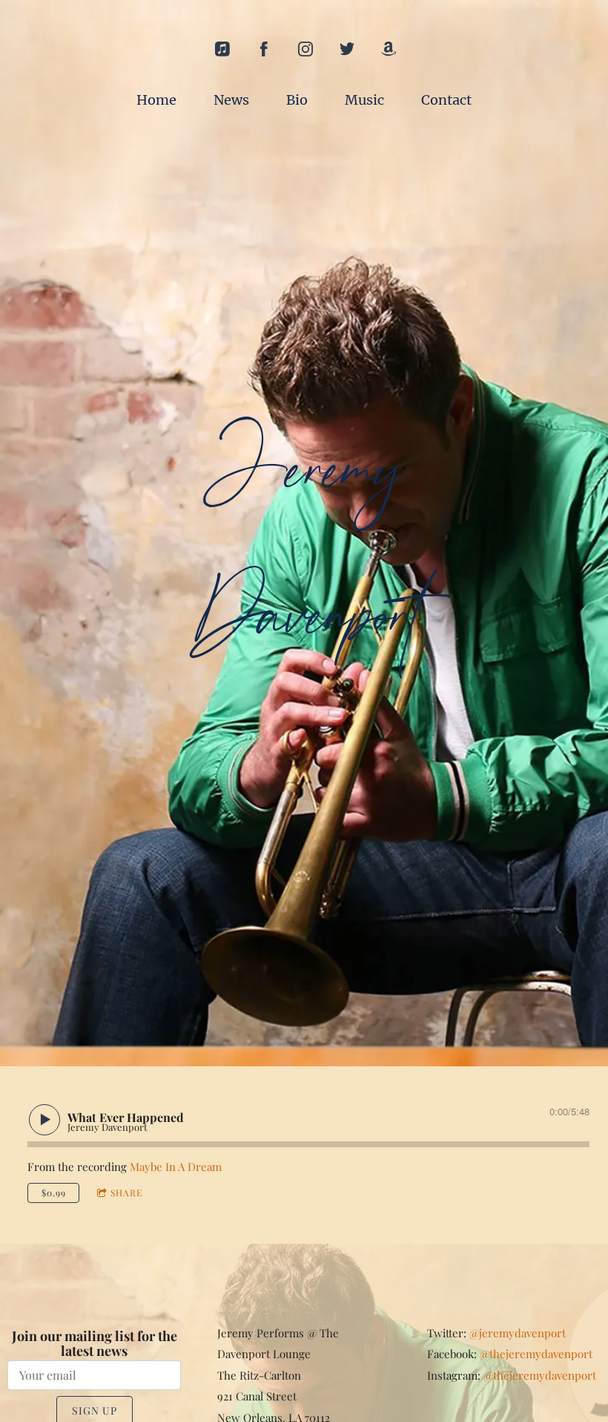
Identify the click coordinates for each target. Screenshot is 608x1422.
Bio (297, 99)
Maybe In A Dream (176, 1166)
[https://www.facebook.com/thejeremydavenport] (264, 49)
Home (156, 99)
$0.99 (54, 1192)
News (231, 99)
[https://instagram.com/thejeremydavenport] (305, 49)
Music (364, 99)
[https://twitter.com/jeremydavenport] (347, 49)
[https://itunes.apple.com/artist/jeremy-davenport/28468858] (222, 49)
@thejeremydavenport (536, 1353)
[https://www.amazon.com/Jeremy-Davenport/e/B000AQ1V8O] (388, 49)
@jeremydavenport (517, 1332)
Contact (446, 99)
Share (126, 1192)
